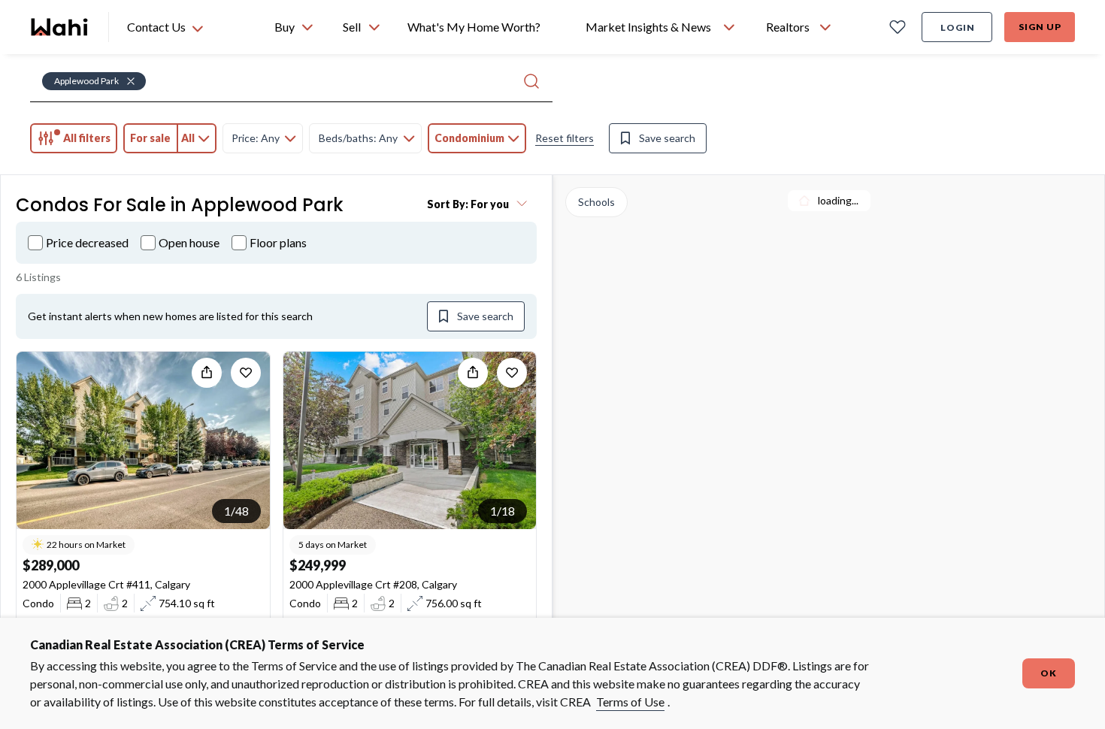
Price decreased (87, 242)
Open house (189, 242)
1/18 (502, 511)
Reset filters (564, 138)
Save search (667, 138)
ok (1048, 673)
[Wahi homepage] (60, 27)
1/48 (236, 511)
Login (957, 27)
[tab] (73, 138)
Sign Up (1040, 26)
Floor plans (278, 242)
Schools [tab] (596, 201)
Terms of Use (630, 701)
